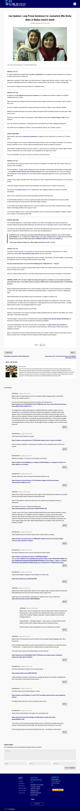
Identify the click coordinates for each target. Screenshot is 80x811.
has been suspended (36, 74)
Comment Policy (22, 790)
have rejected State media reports (28, 254)
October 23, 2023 (50, 242)
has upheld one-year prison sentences (28, 95)
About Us (20, 779)
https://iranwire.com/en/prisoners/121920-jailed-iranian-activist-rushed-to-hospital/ (36, 440)
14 (48, 23)
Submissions (21, 786)
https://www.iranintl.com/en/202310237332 (24, 673)
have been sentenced (29, 136)
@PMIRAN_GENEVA (41, 238)
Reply (64, 427)
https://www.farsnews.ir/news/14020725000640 (26, 599)
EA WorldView (11, 809)
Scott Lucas (37, 23)
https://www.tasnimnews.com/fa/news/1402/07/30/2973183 (29, 509)
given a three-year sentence (57, 325)
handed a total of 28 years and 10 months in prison (26, 172)
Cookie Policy (21, 793)
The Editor (20, 781)
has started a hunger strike (56, 117)
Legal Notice (21, 783)
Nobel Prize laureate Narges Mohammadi (56, 319)
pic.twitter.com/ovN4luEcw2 (54, 238)
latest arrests (22, 190)
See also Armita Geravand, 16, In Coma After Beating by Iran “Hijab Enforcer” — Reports (33, 264)
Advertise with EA (22, 788)
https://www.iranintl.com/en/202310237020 (24, 579)
